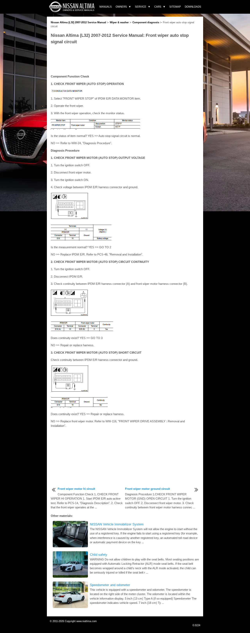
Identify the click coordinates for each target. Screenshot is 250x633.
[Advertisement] (125, 59)
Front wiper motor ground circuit (147, 488)
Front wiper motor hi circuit (76, 488)
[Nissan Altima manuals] (72, 11)
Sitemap (175, 6)
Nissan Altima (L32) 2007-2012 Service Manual (78, 22)
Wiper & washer (119, 22)
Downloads (193, 6)
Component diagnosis (145, 22)
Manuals (105, 6)
